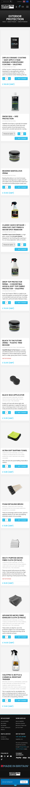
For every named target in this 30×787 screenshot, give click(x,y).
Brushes (4, 506)
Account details (5, 721)
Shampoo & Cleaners (8, 510)
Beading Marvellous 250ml (12, 172)
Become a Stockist (20, 723)
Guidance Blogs (5, 739)
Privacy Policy (23, 747)
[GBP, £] (24, 1)
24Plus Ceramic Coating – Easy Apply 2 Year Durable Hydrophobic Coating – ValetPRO (14, 61)
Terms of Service (20, 749)
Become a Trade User (21, 725)
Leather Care (14, 399)
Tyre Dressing (20, 347)
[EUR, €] (27, 1)
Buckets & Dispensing (14, 682)
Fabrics (23, 564)
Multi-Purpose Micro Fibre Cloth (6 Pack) (12, 559)
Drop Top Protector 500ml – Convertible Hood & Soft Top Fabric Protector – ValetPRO (13, 285)
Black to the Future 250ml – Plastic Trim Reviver (12, 342)
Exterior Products (11, 21)
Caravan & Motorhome (9, 397)
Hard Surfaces (20, 508)
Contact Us (3, 737)
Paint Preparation (14, 456)
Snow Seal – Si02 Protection (10, 117)
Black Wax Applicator (13, 395)
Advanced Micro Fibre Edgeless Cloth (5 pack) (14, 616)
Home (4, 21)
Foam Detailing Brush (12, 504)
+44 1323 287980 (21, 736)
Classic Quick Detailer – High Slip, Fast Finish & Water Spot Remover (14, 227)
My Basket (3, 725)
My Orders (3, 723)
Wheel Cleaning (21, 689)
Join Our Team (19, 727)
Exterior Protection (9, 67)
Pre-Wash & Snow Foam (18, 687)
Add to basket (22, 78)
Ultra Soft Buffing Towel (14, 450)
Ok (15, 784)
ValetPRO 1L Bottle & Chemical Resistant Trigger (12, 677)
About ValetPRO (20, 721)
